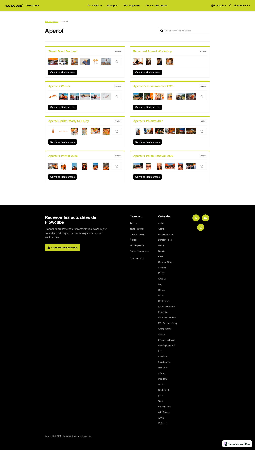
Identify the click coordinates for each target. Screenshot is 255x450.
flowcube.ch (241, 5)
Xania (161, 418)
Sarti (160, 401)
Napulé (161, 384)
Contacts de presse (156, 5)
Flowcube (162, 312)
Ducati (161, 295)
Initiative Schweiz (166, 340)
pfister (161, 395)
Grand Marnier (165, 328)
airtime (161, 223)
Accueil (133, 223)
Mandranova (164, 362)
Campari (162, 267)
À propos (112, 5)
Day (160, 284)
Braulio (161, 251)
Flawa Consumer (166, 306)
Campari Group (165, 262)
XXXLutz (162, 423)
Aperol (161, 229)
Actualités (93, 5)
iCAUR (161, 334)
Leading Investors (166, 345)
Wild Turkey (164, 412)
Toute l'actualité (137, 229)
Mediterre (162, 367)
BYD (160, 256)
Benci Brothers (165, 240)
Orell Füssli (163, 390)
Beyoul (161, 245)
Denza (161, 290)
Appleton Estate (165, 234)
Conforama (163, 301)
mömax (162, 373)
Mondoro (162, 379)
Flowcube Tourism (167, 317)
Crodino (162, 278)
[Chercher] (161, 30)
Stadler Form (164, 406)
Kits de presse (132, 5)
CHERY (162, 273)
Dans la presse (137, 234)
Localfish (162, 356)
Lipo (160, 351)
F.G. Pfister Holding (167, 323)
